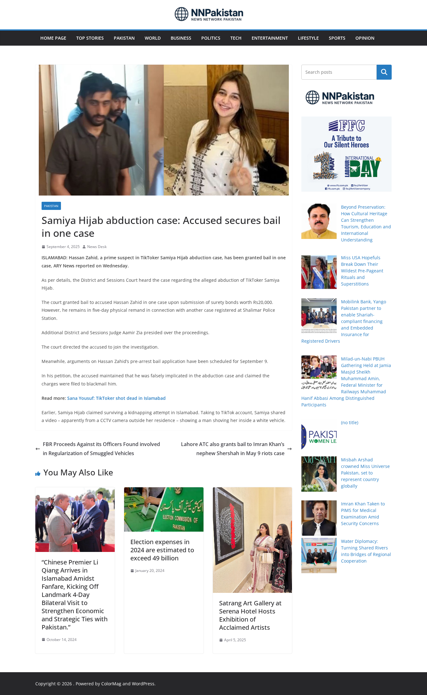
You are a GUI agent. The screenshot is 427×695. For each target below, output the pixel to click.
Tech (236, 38)
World (153, 38)
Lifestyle (308, 38)
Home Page (53, 38)
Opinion (364, 38)
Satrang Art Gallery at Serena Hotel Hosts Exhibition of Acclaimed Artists (250, 615)
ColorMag (111, 684)
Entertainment (270, 38)
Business (181, 38)
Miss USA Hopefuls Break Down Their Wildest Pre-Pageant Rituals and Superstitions (362, 271)
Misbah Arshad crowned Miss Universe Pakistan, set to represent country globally (365, 473)
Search (384, 72)
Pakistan (124, 38)
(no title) (349, 422)
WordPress (143, 684)
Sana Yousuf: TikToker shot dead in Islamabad (116, 398)
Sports (337, 38)
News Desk (97, 246)
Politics (210, 38)
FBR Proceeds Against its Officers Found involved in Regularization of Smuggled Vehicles (101, 449)
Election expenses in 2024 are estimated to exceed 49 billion (162, 550)
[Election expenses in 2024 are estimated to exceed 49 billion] (163, 491)
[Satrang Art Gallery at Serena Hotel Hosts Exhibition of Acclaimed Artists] (252, 491)
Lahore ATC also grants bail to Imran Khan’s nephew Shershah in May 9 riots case (232, 449)
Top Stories (90, 38)
